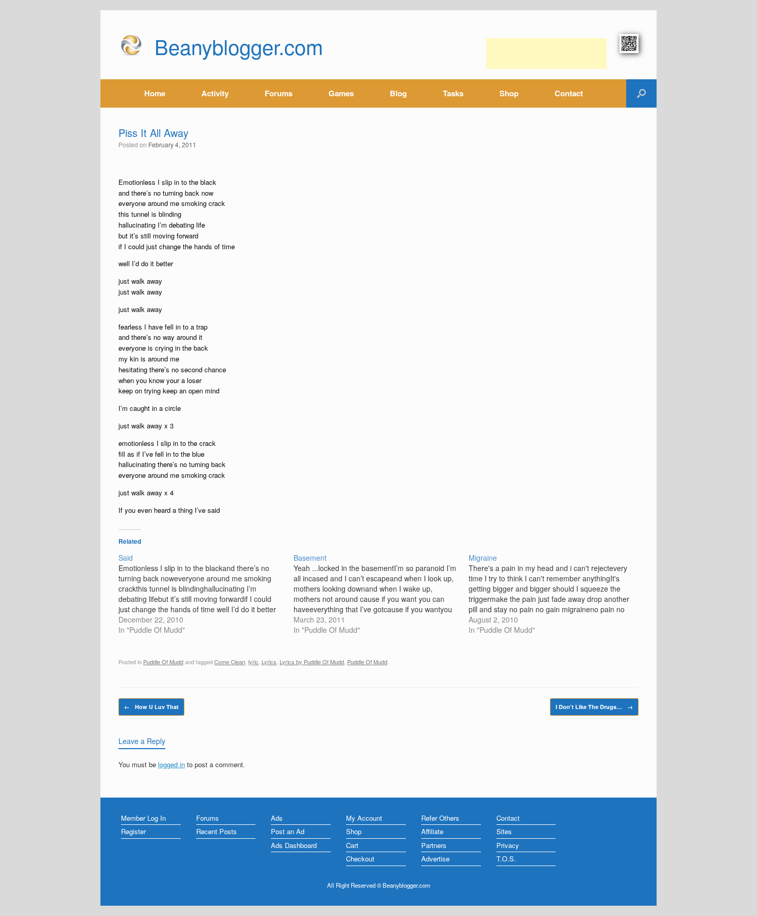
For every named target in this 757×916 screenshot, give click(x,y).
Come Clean (229, 662)
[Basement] (381, 593)
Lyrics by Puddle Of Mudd (312, 662)
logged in (171, 764)
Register (133, 831)
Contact (569, 93)
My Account (364, 818)
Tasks (453, 93)
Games (341, 93)
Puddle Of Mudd (163, 662)
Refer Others (440, 818)
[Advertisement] (546, 53)
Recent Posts (216, 831)
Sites (504, 831)
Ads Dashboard (294, 845)
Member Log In (143, 818)
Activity (215, 93)
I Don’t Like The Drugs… (594, 707)
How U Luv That (151, 707)
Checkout (360, 858)
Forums (279, 93)
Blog (398, 93)
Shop (509, 93)
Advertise (435, 858)
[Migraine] (556, 593)
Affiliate (432, 831)
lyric (253, 662)
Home (154, 93)
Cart (352, 845)
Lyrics (269, 662)
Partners (433, 845)
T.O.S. (506, 858)
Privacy (507, 845)
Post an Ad (287, 831)
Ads (277, 818)
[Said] (206, 593)
